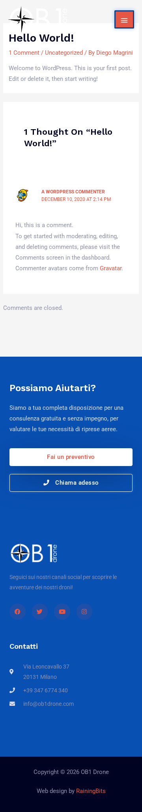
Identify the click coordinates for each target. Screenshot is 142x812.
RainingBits (91, 791)
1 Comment (24, 52)
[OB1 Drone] (37, 19)
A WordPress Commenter (73, 192)
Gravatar (110, 268)
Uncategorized (64, 52)
